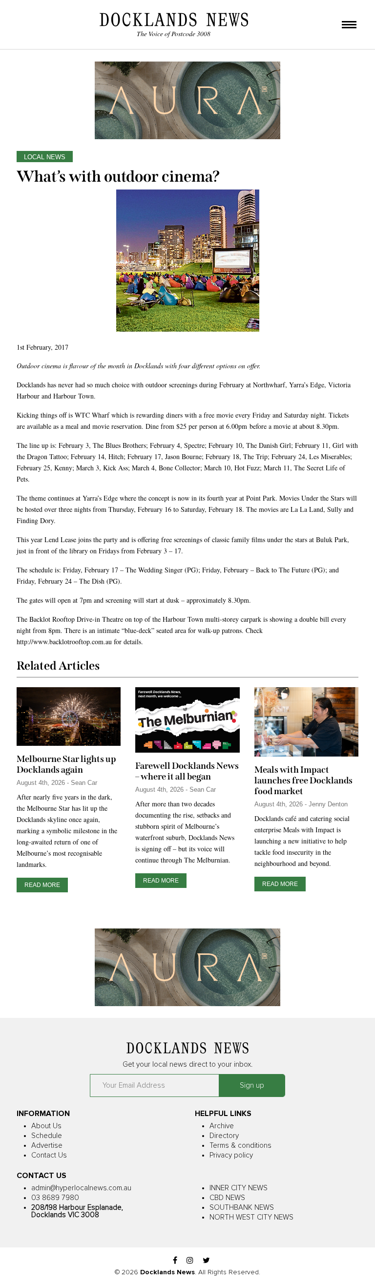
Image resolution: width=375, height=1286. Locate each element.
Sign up (252, 1085)
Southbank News (241, 1207)
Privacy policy (231, 1155)
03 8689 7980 (55, 1198)
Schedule (46, 1135)
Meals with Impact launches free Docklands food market (303, 780)
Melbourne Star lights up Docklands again (66, 764)
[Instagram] (190, 1260)
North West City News (251, 1217)
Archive (221, 1126)
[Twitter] (206, 1260)
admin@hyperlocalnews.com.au (81, 1188)
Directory (224, 1135)
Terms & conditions (240, 1145)
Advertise (46, 1145)
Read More (42, 885)
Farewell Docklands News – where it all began (187, 771)
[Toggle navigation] (349, 25)
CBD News (227, 1198)
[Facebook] (175, 1260)
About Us (46, 1126)
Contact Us (49, 1155)
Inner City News (238, 1188)
